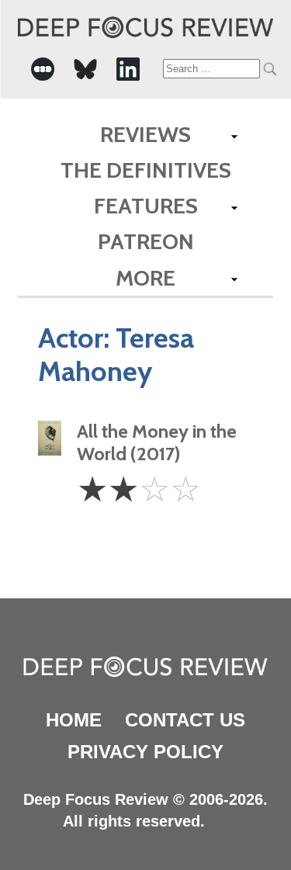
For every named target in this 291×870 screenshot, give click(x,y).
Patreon (146, 241)
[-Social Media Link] (42, 69)
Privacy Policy (145, 751)
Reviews (145, 134)
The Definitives (146, 170)
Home (74, 719)
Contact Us (185, 719)
